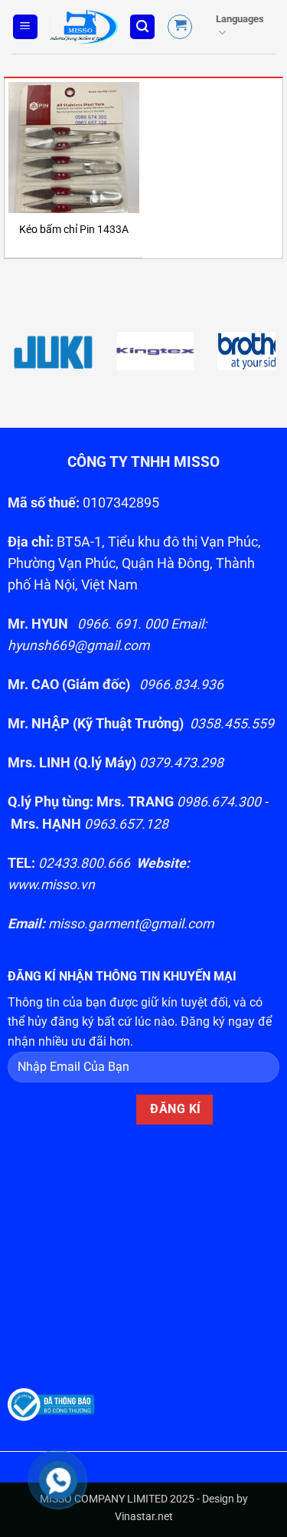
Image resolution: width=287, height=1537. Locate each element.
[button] (25, 27)
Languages (240, 19)
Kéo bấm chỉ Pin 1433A (74, 229)
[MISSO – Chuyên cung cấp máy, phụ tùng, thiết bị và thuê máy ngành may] (84, 27)
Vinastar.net (144, 1516)
